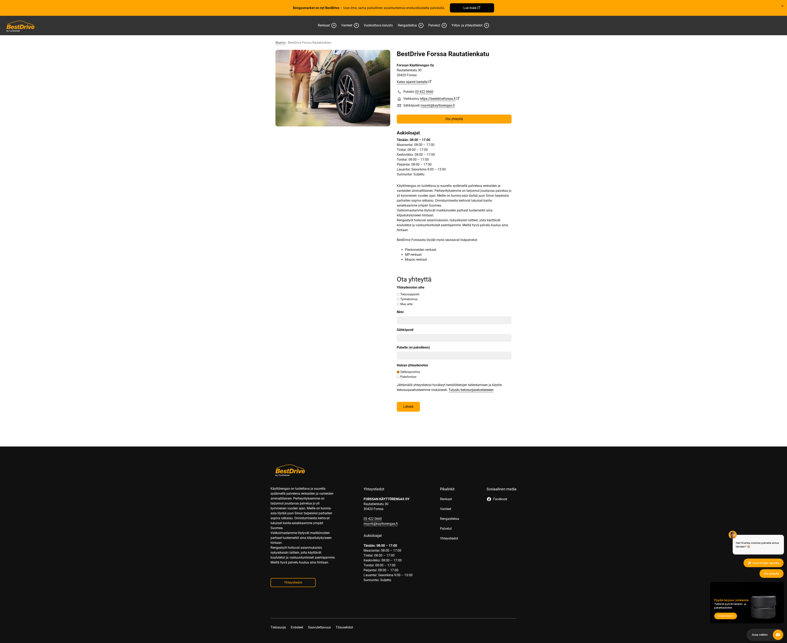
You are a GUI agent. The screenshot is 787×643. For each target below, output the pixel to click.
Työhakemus (409, 299)
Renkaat (324, 25)
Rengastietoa (407, 25)
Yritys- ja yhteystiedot (467, 25)
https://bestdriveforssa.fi (438, 99)
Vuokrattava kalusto (378, 25)
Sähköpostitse (410, 372)
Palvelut (434, 25)
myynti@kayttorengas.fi (438, 105)
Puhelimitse (408, 377)
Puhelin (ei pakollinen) (413, 347)
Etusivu (280, 42)
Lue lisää (470, 8)
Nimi (400, 312)
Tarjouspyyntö (410, 294)
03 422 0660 (424, 92)
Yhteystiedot (293, 582)
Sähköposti (405, 330)
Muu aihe (406, 304)
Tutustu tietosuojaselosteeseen (471, 390)
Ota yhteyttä (454, 119)
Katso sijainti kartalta (412, 82)
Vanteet (346, 25)
